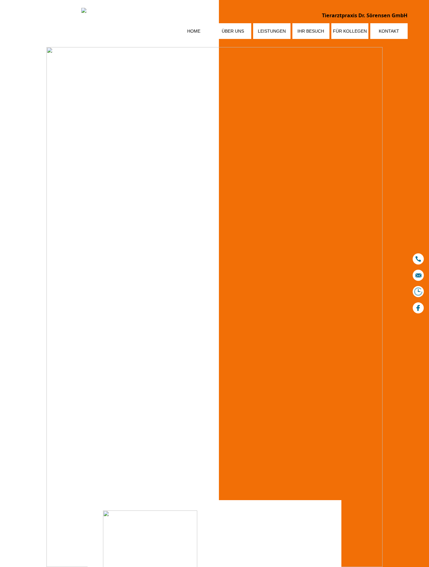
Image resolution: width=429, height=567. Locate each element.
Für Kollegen (350, 31)
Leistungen (272, 31)
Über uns (233, 31)
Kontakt (389, 31)
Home (193, 31)
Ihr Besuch (310, 31)
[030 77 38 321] (418, 259)
